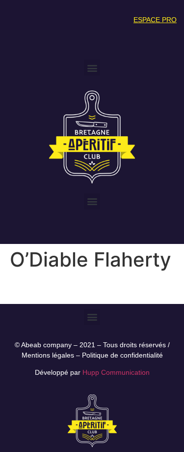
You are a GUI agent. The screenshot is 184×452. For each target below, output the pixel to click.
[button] (92, 68)
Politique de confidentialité (122, 355)
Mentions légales (48, 355)
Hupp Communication (116, 372)
